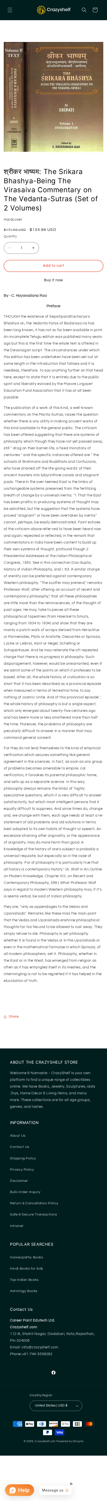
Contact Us (19, 1147)
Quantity (10, 236)
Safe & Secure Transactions (33, 1214)
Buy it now (53, 280)
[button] (9, 9)
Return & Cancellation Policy (34, 1203)
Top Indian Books (24, 1280)
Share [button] (14, 1016)
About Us (18, 1135)
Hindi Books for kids (26, 1268)
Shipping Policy (23, 1158)
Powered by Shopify (70, 1441)
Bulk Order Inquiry (25, 1192)
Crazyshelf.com (45, 1441)
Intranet (17, 1226)
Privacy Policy (22, 1169)
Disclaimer (19, 1181)
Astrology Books (24, 1291)
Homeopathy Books (26, 1257)
